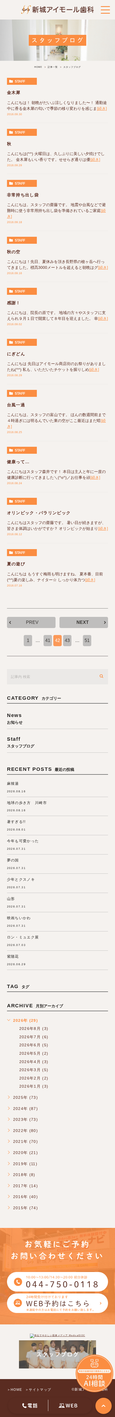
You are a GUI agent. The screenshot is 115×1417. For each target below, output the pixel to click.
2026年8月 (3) (34, 1028)
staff (20, 81)
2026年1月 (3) (34, 1086)
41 (47, 640)
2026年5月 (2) (34, 1053)
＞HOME (14, 1390)
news (15, 718)
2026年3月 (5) (34, 1070)
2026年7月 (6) (34, 1037)
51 (87, 640)
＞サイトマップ (38, 1390)
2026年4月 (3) (34, 1061)
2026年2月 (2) (34, 1078)
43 (67, 640)
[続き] (102, 108)
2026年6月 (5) (34, 1045)
